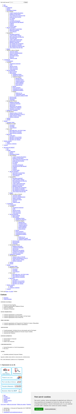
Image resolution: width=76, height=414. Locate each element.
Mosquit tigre (18, 78)
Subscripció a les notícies (15, 106)
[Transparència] (17, 374)
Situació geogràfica (11, 27)
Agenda (8, 119)
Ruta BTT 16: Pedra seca (15, 138)
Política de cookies (21, 404)
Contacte (6, 145)
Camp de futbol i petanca (15, 35)
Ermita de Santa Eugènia (15, 17)
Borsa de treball (13, 71)
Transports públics (14, 51)
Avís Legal (3, 404)
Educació (12, 57)
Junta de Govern (13, 66)
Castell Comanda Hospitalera (16, 13)
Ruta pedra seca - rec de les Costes (18, 130)
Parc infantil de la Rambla (16, 45)
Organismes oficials (14, 55)
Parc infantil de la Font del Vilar (17, 46)
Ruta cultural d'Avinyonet (16, 131)
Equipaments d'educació (15, 41)
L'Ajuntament (7, 59)
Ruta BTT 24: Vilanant (15, 139)
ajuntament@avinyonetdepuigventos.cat (13, 412)
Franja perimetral (16, 87)
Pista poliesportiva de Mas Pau (17, 37)
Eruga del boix (18, 85)
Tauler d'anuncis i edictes (15, 115)
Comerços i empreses (11, 143)
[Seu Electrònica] (6, 374)
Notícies (8, 118)
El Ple (11, 65)
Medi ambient (13, 73)
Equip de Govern (14, 67)
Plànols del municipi (14, 30)
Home (7, 291)
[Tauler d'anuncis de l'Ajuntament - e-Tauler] (11, 388)
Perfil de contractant (14, 117)
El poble (5, 6)
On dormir (12, 126)
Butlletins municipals (14, 102)
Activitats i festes (10, 122)
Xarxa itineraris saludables (16, 133)
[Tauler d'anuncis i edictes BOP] (11, 392)
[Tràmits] (11, 379)
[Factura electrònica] (11, 383)
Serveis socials (13, 97)
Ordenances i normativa (12, 110)
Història (8, 9)
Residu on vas (18, 93)
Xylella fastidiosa (19, 82)
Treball (8, 142)
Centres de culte (13, 58)
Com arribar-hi (13, 31)
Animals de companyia (17, 75)
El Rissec (12, 25)
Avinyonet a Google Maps (16, 29)
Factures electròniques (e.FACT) (17, 114)
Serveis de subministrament (16, 53)
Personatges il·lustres (11, 10)
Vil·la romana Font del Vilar (16, 47)
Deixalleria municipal (15, 34)
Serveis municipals (11, 70)
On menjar (12, 125)
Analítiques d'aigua (16, 74)
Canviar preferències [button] (50, 409)
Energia (14, 86)
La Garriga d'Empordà (15, 21)
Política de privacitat (11, 404)
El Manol (12, 23)
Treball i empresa (8, 141)
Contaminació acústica (17, 89)
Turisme (5, 121)
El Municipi (9, 7)
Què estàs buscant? (5, 2)
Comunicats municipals (15, 103)
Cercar (25, 2)
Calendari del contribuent (15, 107)
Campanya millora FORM (21, 95)
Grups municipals (14, 69)
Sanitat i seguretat (14, 54)
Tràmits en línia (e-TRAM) (16, 113)
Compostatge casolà (20, 94)
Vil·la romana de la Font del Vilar (17, 15)
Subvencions (13, 105)
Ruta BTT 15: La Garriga (16, 137)
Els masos (12, 19)
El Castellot (12, 18)
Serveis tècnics (13, 98)
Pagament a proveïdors (15, 109)
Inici (5, 5)
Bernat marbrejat (19, 83)
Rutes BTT (9, 134)
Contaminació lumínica (17, 90)
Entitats (8, 49)
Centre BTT (12, 135)
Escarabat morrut (19, 79)
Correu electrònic (8, 299)
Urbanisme (12, 99)
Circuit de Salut (13, 38)
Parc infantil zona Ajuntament (16, 43)
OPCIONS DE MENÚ (9, 147)
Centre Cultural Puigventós (16, 39)
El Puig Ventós (13, 26)
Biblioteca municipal (14, 42)
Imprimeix (6, 297)
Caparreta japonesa (19, 81)
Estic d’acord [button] (39, 409)
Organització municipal (15, 63)
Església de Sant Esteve (15, 14)
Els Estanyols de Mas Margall (16, 22)
